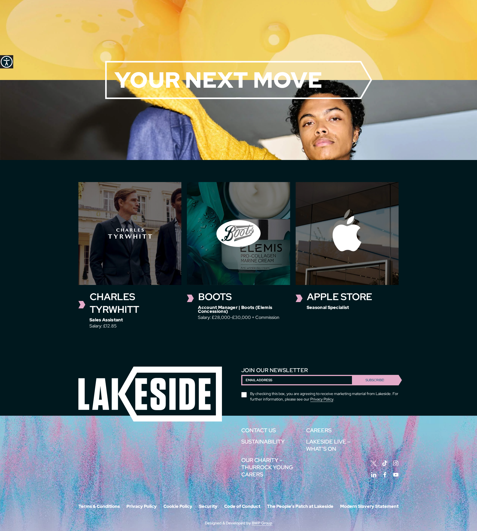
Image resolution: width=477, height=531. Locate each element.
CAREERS (319, 430)
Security (208, 506)
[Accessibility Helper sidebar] (6, 61)
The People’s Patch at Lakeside (300, 506)
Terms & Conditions (99, 506)
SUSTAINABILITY (263, 441)
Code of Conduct (242, 506)
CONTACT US (258, 430)
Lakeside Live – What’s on (328, 445)
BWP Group (262, 523)
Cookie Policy (177, 506)
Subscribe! (374, 380)
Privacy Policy (321, 399)
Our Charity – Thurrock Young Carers (267, 467)
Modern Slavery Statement (369, 506)
